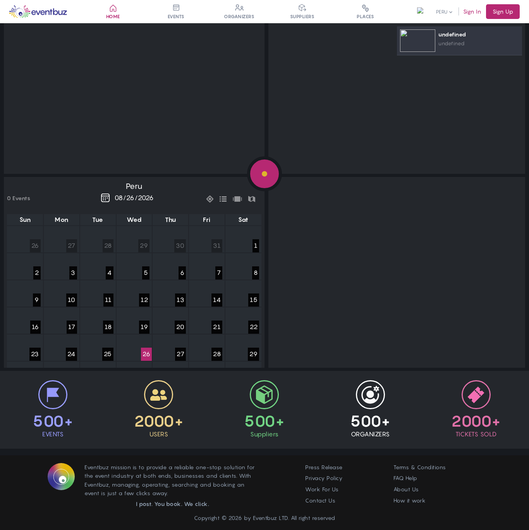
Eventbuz (265, 518)
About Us (406, 489)
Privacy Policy (323, 478)
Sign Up (503, 11)
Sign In (472, 11)
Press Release (324, 467)
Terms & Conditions (419, 467)
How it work (409, 500)
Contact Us (320, 500)
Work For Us (322, 489)
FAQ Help (405, 478)
